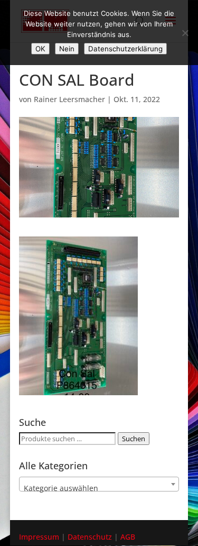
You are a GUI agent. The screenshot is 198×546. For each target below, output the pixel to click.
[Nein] (185, 33)
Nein (66, 48)
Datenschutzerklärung (125, 48)
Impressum (39, 537)
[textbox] (99, 488)
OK (40, 48)
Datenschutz (90, 537)
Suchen (133, 438)
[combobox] (99, 484)
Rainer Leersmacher (69, 99)
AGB (127, 537)
